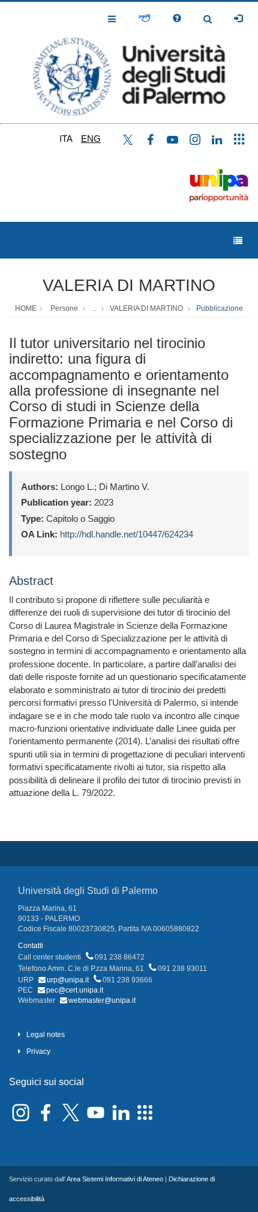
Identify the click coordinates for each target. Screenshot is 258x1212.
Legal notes (45, 1034)
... (94, 308)
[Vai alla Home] (129, 62)
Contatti (30, 945)
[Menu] (238, 240)
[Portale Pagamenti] (144, 19)
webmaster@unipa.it (102, 1000)
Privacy (38, 1051)
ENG (91, 138)
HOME (26, 308)
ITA (66, 138)
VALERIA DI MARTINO (129, 285)
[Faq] (177, 19)
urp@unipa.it (68, 980)
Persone (64, 308)
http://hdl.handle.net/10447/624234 (126, 534)
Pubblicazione (219, 308)
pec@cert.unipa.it (74, 990)
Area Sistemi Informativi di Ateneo (115, 1179)
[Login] (238, 19)
